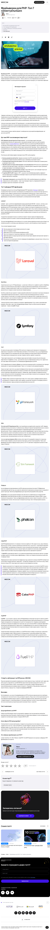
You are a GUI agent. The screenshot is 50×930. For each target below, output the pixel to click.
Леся (7, 13)
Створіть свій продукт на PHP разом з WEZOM (12, 28)
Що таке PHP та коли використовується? (11, 25)
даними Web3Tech (14, 143)
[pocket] (8, 37)
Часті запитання (6, 31)
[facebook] (2, 37)
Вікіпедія (35, 190)
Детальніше (26, 101)
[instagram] (19, 912)
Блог (7, 854)
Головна (3, 854)
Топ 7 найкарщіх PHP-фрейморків (10, 27)
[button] (17, 97)
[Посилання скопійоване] (11, 37)
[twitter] (5, 37)
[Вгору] (47, 902)
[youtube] (23, 912)
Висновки (5, 29)
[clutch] (26, 912)
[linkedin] (30, 912)
